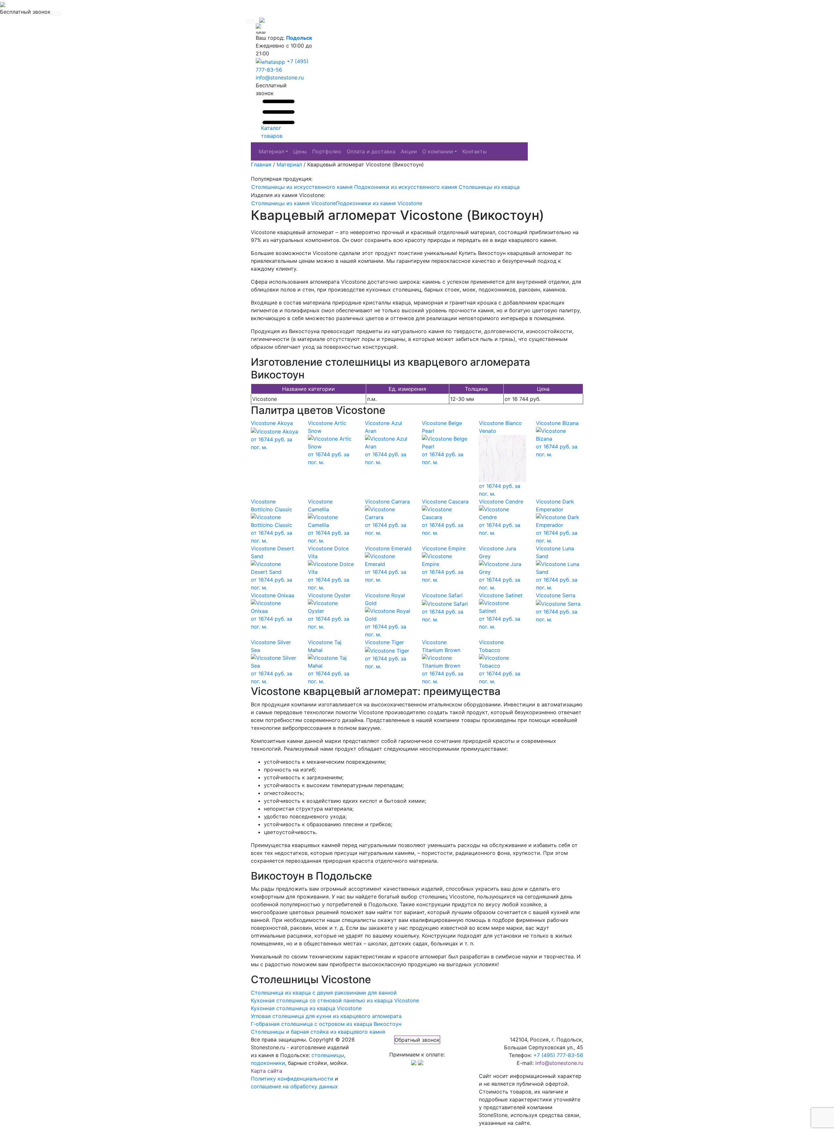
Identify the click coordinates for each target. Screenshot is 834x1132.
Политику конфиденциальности (292, 1078)
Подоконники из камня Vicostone (379, 203)
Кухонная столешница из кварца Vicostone (306, 1008)
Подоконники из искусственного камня (405, 187)
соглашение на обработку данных (294, 1086)
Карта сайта (266, 1071)
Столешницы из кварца (489, 187)
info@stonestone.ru (280, 77)
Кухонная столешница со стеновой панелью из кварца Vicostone (335, 1000)
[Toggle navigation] (56, 13)
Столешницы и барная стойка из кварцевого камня (318, 1031)
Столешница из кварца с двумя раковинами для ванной (324, 992)
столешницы (327, 1055)
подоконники (268, 1063)
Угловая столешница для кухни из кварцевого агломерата (326, 1016)
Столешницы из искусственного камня (301, 187)
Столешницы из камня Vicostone (293, 203)
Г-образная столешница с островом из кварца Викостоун (326, 1024)
